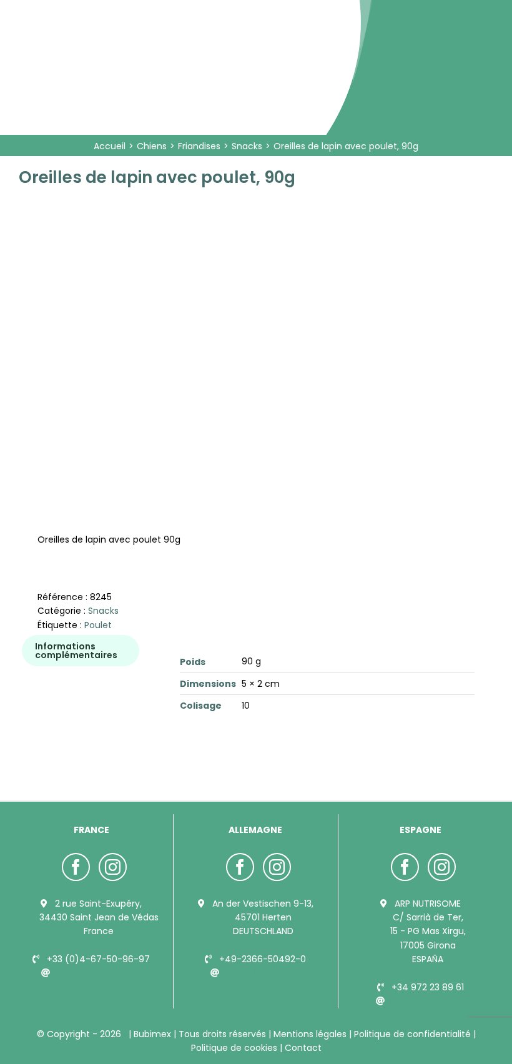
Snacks (103, 610)
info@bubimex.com (98, 973)
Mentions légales (310, 1034)
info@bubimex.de (262, 973)
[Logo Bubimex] (132, 13)
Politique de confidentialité (412, 1034)
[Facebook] (76, 867)
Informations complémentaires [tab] (76, 650)
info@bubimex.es (427, 1001)
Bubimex (152, 1034)
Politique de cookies (235, 1048)
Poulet (98, 625)
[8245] (133, 315)
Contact (302, 1048)
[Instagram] (113, 867)
